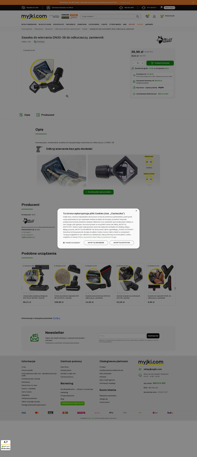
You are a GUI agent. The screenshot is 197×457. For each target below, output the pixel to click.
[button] (71, 243)
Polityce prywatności (85, 237)
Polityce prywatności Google (106, 237)
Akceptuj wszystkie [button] (122, 243)
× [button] (136, 211)
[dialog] (98, 228)
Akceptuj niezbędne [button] (96, 243)
